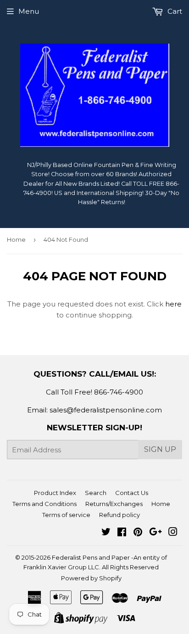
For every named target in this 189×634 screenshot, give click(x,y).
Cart (174, 11)
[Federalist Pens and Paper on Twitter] (106, 532)
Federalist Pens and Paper (91, 557)
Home (16, 239)
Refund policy (119, 514)
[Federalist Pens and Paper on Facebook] (122, 532)
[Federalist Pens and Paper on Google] (155, 532)
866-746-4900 (118, 392)
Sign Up (160, 449)
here (173, 304)
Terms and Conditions (44, 503)
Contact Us (131, 492)
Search (95, 492)
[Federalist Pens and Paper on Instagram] (173, 532)
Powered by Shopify (91, 578)
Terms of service (66, 514)
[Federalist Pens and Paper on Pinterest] (138, 532)
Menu (28, 11)
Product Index (55, 492)
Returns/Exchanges (114, 503)
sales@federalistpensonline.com (106, 410)
